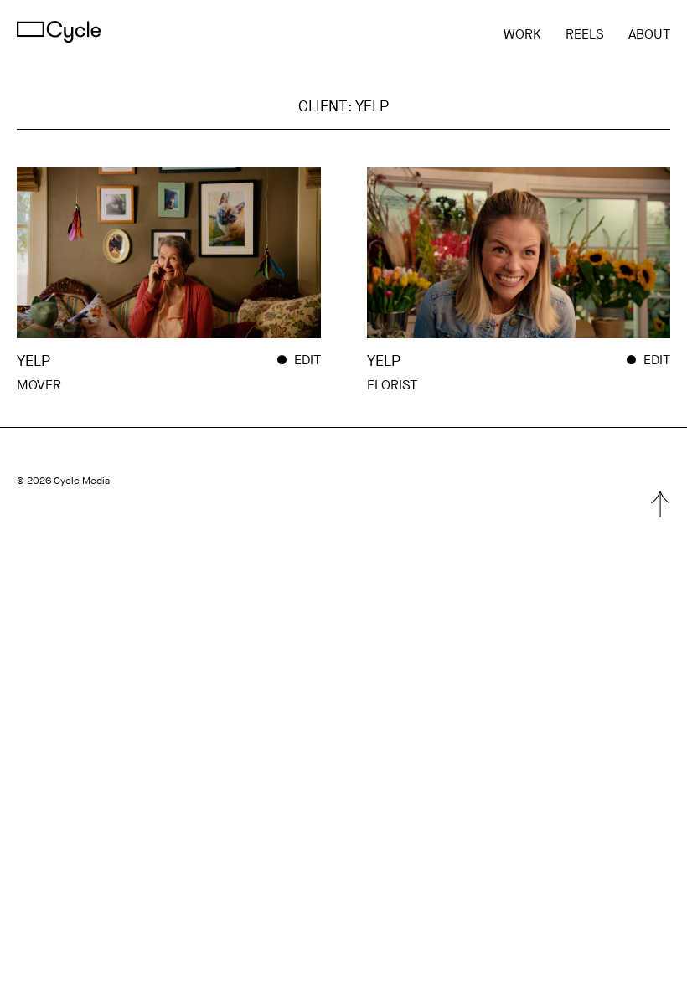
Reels (585, 34)
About (649, 34)
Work (522, 34)
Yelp (33, 361)
